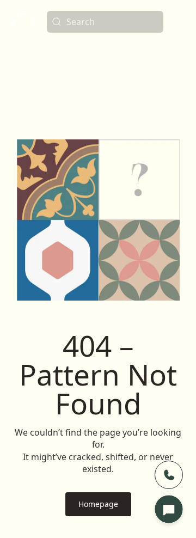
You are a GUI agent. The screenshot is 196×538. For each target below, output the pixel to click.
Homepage (98, 504)
